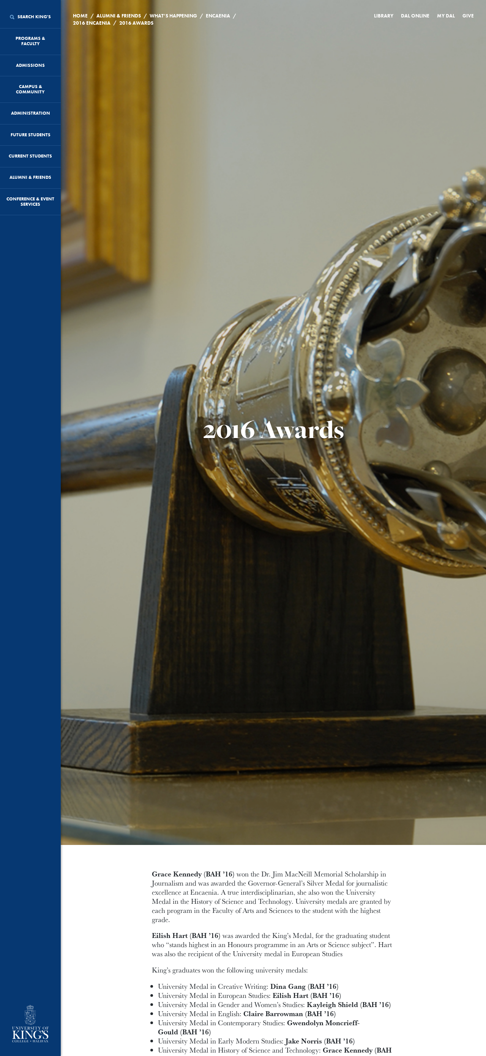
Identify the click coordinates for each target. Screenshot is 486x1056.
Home (80, 16)
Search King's (33, 17)
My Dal (446, 16)
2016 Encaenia (91, 23)
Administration (30, 113)
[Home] (30, 1024)
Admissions (30, 65)
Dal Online (415, 16)
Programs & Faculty (30, 41)
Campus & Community (30, 89)
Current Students (30, 156)
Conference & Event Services (30, 201)
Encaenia (218, 16)
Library (383, 16)
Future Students (30, 135)
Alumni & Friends (30, 177)
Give (468, 16)
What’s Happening (173, 16)
